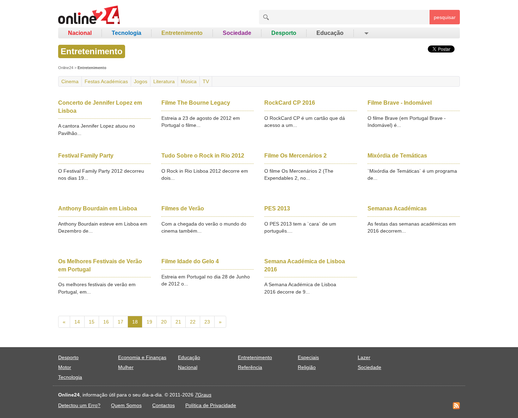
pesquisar (445, 17)
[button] (365, 33)
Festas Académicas (106, 81)
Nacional (80, 33)
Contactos (163, 405)
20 (164, 322)
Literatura (164, 81)
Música (189, 81)
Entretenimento (182, 33)
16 (106, 322)
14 (77, 322)
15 (91, 322)
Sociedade (237, 33)
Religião (307, 367)
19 (149, 322)
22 (193, 322)
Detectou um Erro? (79, 405)
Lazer (364, 357)
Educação (330, 33)
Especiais (308, 357)
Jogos (140, 81)
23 (207, 322)
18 (135, 322)
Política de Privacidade (210, 405)
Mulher (126, 367)
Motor (64, 367)
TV (206, 81)
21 (178, 322)
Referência (250, 367)
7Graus (203, 395)
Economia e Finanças (142, 357)
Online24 (65, 68)
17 (120, 322)
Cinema (70, 81)
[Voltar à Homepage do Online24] (89, 15)
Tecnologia (126, 33)
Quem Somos (126, 405)
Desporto (283, 33)
